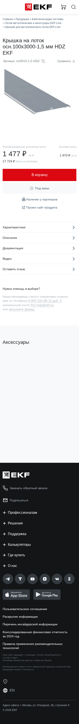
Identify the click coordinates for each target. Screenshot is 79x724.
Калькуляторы (19, 544)
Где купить (16, 555)
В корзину (20, 442)
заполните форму (21, 309)
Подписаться (19, 500)
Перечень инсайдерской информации (30, 624)
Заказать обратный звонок (28, 488)
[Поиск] (73, 7)
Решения (15, 523)
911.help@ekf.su (42, 305)
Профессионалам (22, 512)
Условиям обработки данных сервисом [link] (23, 660)
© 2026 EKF (10, 710)
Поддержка (17, 534)
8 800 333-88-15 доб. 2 (45, 300)
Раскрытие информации (20, 616)
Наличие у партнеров (41, 199)
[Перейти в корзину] (63, 6)
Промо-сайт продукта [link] (41, 207)
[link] (8, 579)
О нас (12, 566)
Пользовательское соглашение (25, 609)
